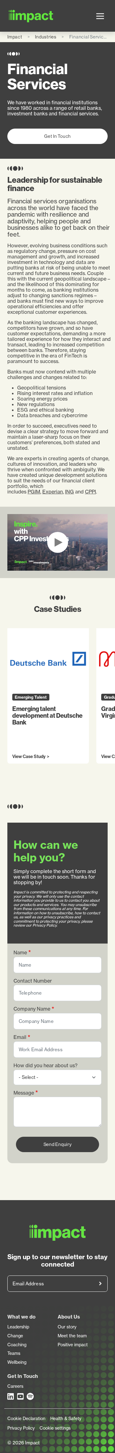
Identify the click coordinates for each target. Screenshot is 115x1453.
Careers (15, 1386)
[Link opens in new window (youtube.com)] (21, 1396)
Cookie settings (55, 1428)
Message (23, 1093)
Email (19, 1037)
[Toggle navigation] (100, 16)
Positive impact (73, 1344)
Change (15, 1335)
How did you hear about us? (45, 1065)
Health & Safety (65, 1418)
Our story (67, 1326)
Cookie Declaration (26, 1418)
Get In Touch (57, 136)
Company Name (31, 1009)
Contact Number (32, 981)
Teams (13, 1353)
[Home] (15, 15)
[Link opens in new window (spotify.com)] (30, 1396)
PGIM (34, 492)
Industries (45, 36)
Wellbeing (16, 1362)
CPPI (90, 492)
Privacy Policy (21, 1428)
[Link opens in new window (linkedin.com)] (11, 1396)
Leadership (18, 1326)
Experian (52, 492)
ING (69, 492)
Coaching (16, 1344)
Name (20, 953)
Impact (14, 36)
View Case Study (28, 756)
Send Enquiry (58, 1144)
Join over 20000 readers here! (100, 1283)
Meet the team (72, 1335)
